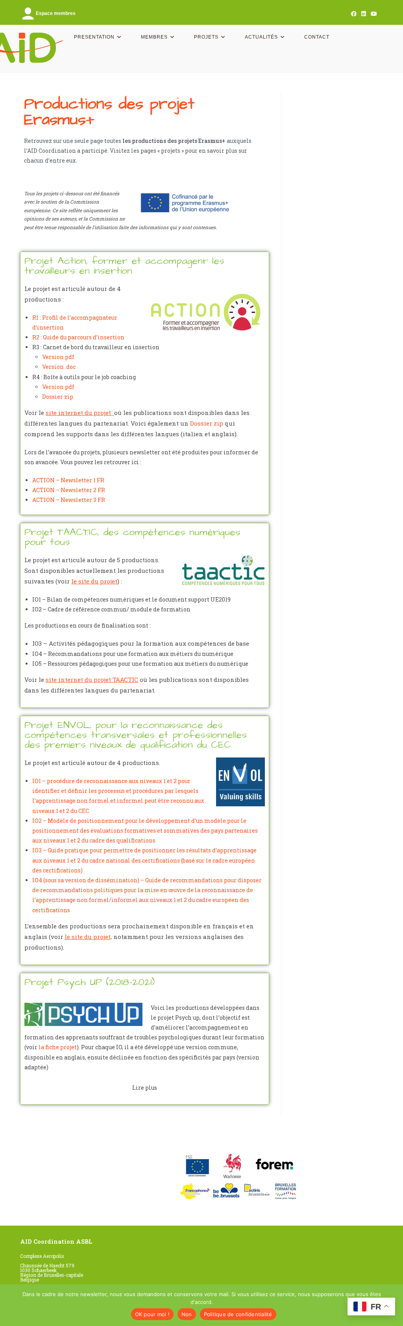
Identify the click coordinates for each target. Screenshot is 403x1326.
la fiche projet (58, 1047)
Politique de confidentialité (238, 1314)
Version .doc (59, 366)
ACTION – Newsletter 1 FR (68, 480)
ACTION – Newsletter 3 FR (68, 500)
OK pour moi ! (152, 1314)
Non (186, 1314)
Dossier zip (57, 396)
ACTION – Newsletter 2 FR (68, 490)
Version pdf (58, 357)
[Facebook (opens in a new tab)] (354, 14)
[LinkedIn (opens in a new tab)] (363, 14)
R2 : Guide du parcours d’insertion (78, 337)
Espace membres (56, 13)
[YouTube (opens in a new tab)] (372, 14)
